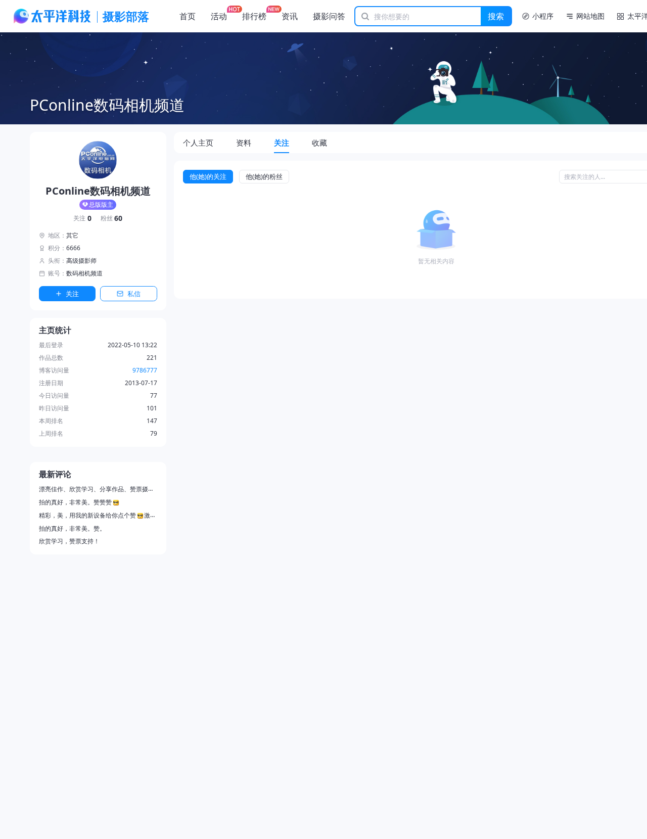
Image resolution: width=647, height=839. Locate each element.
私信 (134, 293)
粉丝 (112, 218)
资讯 (290, 16)
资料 (243, 142)
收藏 (319, 142)
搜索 (496, 16)
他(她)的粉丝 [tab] (264, 176)
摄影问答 (329, 16)
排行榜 (254, 16)
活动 (219, 16)
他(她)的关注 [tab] (208, 176)
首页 (187, 16)
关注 (82, 218)
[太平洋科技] (52, 16)
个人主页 (198, 142)
